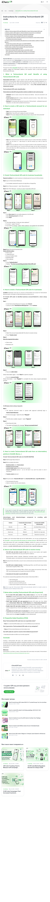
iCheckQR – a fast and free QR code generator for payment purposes (20, 540)
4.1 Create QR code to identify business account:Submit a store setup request (25, 37)
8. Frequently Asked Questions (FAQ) (14, 48)
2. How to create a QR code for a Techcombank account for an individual (23, 32)
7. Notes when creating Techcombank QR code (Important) (19, 47)
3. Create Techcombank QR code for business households (19, 34)
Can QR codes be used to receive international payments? (20, 53)
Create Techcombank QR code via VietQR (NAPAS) (18, 43)
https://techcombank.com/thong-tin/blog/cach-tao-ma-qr (16, 653)
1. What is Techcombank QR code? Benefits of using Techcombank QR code (23, 31)
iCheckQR (14, 67)
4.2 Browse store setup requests (14, 39)
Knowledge (11, 10)
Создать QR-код (9, 691)
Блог (6, 10)
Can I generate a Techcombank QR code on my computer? (20, 51)
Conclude (7, 54)
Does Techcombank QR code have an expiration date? (19, 50)
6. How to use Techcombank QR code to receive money (18, 45)
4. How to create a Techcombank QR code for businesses (19, 36)
